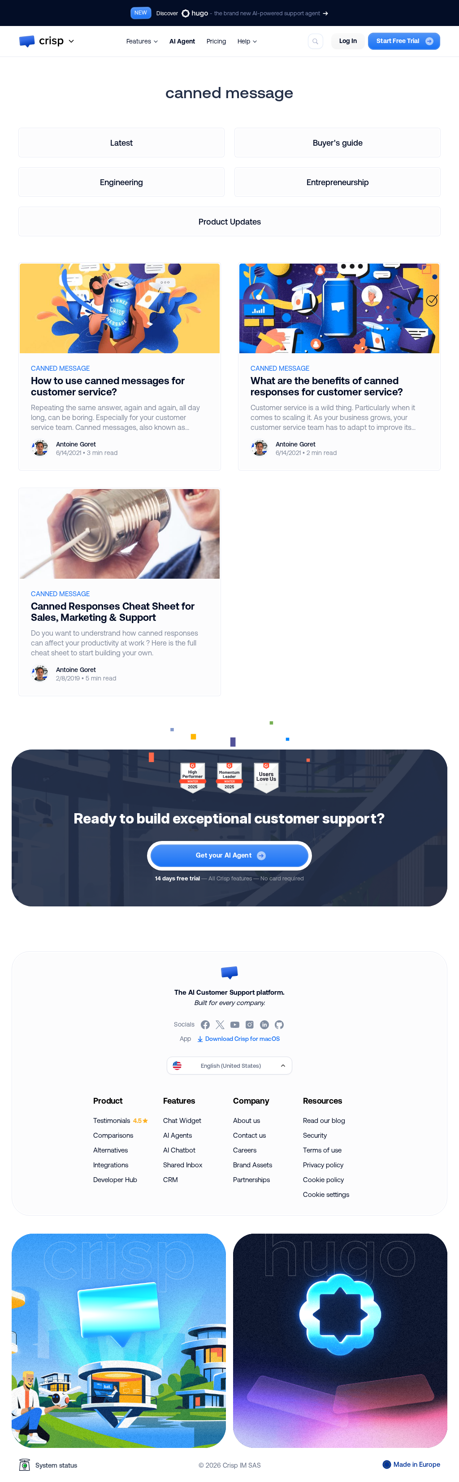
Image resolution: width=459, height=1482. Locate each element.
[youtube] (235, 1024)
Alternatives (110, 1150)
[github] (280, 1024)
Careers (244, 1150)
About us (246, 1120)
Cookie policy (323, 1179)
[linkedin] (265, 1024)
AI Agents (177, 1135)
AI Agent (182, 41)
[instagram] (250, 1024)
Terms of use (322, 1150)
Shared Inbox (182, 1165)
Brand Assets (252, 1165)
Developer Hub (115, 1179)
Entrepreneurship (338, 182)
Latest (121, 142)
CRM (170, 1179)
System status (56, 1465)
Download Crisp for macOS (242, 1038)
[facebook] (206, 1024)
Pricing (216, 41)
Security (315, 1135)
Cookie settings (326, 1194)
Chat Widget (182, 1120)
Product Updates (230, 221)
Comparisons (113, 1135)
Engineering (121, 182)
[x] (221, 1024)
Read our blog (324, 1120)
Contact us (249, 1135)
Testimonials (117, 1120)
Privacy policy (323, 1165)
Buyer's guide (338, 142)
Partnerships (251, 1179)
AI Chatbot (179, 1150)
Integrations (110, 1165)
